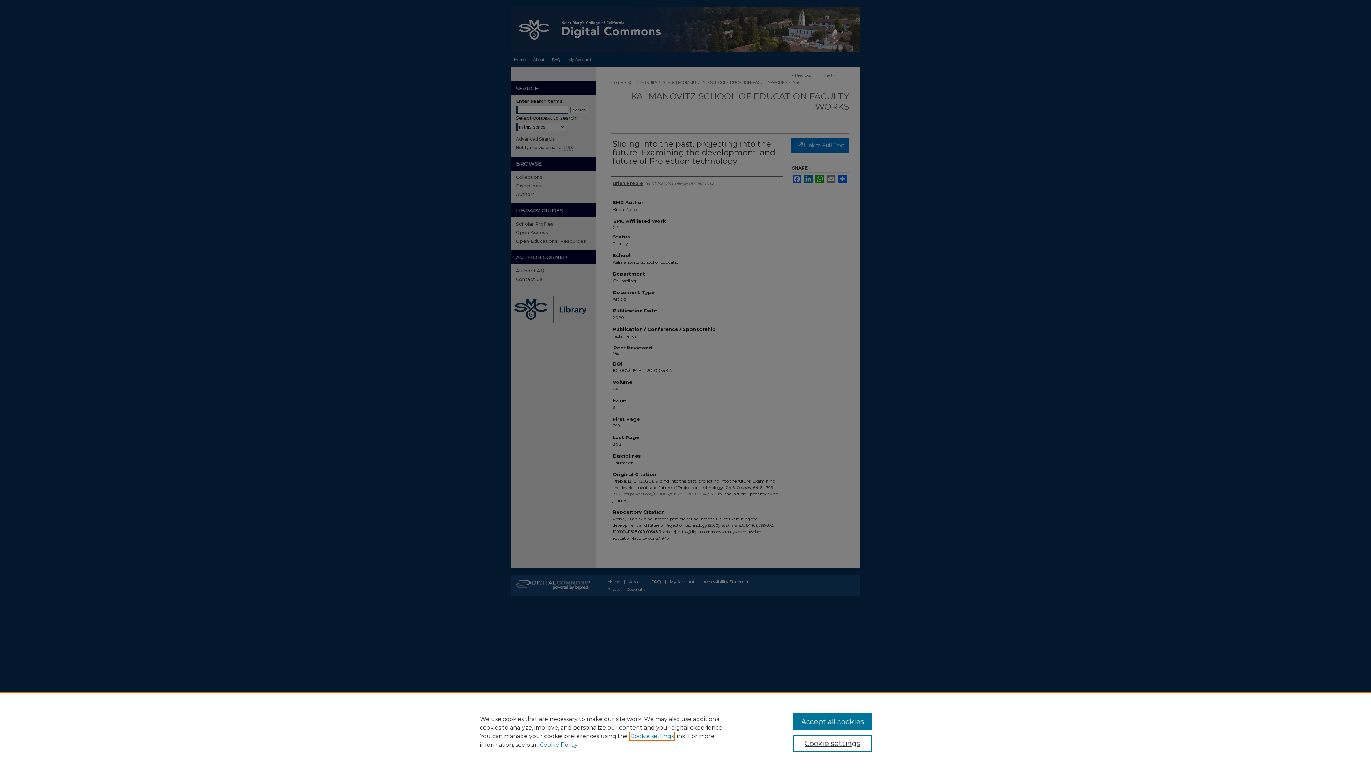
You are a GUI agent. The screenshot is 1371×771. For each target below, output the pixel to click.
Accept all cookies (832, 721)
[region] (685, 731)
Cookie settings (652, 736)
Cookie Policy (559, 744)
